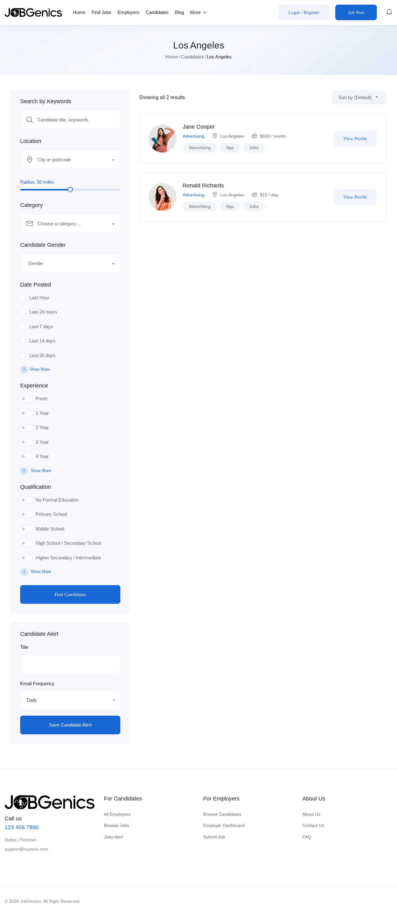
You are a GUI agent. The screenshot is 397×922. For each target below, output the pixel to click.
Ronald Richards (203, 185)
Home (79, 12)
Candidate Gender (43, 245)
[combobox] (70, 159)
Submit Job (214, 836)
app (230, 147)
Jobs (254, 147)
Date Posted (35, 284)
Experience (34, 385)
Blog (179, 12)
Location (30, 141)
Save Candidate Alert (70, 724)
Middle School (50, 528)
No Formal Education (57, 499)
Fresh (41, 398)
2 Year (42, 427)
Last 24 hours (43, 311)
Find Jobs (101, 12)
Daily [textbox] (32, 700)
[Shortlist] (322, 138)
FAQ (306, 836)
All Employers (117, 814)
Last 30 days (42, 355)
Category (31, 205)
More (196, 12)
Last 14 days (42, 340)
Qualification (35, 487)
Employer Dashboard (224, 825)
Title (24, 647)
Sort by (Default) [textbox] (355, 97)
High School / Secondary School (68, 543)
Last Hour (39, 297)
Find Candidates (70, 594)
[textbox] (66, 159)
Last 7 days (41, 326)
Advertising (193, 136)
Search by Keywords (45, 101)
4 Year (42, 456)
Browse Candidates (222, 814)
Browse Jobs (116, 825)
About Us (311, 814)
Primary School (51, 514)
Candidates (157, 12)
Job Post (356, 12)
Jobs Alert (113, 836)
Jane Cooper (199, 127)
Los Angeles (232, 136)
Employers (129, 12)
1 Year (42, 413)
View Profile (355, 138)
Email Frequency (37, 683)
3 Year (42, 442)
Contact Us (313, 825)
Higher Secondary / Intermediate (68, 557)
